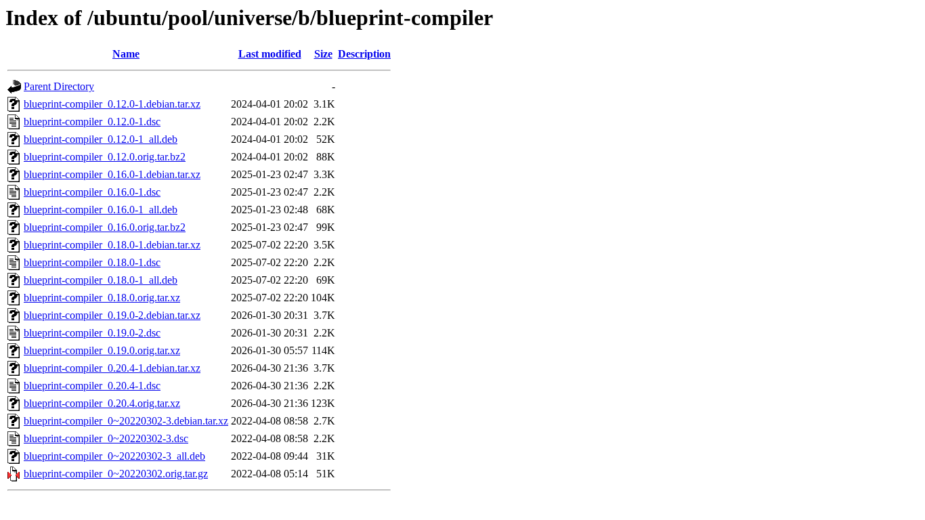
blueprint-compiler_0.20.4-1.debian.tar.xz (112, 368)
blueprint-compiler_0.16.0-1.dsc (92, 192)
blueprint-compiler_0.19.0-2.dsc (92, 333)
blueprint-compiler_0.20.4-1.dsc (92, 385)
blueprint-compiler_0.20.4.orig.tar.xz (102, 403)
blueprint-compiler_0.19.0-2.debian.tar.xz (112, 315)
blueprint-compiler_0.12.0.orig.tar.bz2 (105, 156)
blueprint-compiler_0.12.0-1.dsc (92, 121)
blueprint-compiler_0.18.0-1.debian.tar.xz (112, 245)
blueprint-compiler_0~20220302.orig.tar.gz (116, 473)
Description (364, 54)
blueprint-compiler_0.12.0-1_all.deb (100, 139)
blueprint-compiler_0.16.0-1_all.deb (100, 209)
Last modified (269, 54)
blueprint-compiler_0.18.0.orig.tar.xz (102, 297)
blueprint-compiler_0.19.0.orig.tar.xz (102, 350)
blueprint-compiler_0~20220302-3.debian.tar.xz (126, 421)
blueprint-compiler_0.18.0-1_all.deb (100, 280)
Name (125, 54)
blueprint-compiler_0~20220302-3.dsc (106, 438)
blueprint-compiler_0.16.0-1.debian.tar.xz (112, 174)
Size (323, 54)
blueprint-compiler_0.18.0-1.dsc (92, 262)
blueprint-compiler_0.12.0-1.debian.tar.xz (112, 104)
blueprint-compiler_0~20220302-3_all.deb (114, 456)
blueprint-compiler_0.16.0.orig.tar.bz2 (105, 227)
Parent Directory (59, 86)
